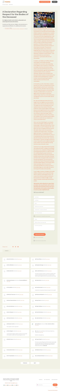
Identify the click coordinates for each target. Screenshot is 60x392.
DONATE (40, 379)
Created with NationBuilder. (53, 390)
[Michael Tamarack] (5, 295)
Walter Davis (10, 339)
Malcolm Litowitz (11, 323)
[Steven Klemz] (33, 259)
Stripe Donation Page (45, 1)
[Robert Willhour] (33, 307)
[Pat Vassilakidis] (5, 356)
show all (45, 345)
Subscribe (11, 4)
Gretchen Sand (39, 287)
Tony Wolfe (10, 287)
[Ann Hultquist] (5, 313)
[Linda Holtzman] (5, 307)
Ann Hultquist (10, 312)
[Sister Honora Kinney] (5, 301)
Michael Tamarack (11, 294)
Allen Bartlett (10, 270)
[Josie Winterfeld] (5, 350)
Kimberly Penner (39, 349)
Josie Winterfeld (11, 349)
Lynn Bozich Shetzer (40, 355)
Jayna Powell (39, 339)
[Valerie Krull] (33, 281)
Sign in (54, 1)
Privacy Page (5, 4)
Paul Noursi (38, 323)
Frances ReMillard (23, 280)
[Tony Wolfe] (5, 288)
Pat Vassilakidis (11, 355)
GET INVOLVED (47, 379)
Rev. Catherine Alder (50, 323)
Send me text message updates (40, 240)
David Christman (39, 312)
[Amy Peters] (33, 301)
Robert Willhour (39, 306)
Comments (7, 250)
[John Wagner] (5, 331)
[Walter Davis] (5, 340)
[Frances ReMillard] (33, 331)
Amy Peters (38, 300)
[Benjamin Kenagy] (33, 265)
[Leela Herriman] (33, 318)
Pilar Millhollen (11, 264)
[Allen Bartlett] (5, 271)
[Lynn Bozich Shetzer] (33, 356)
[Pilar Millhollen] (5, 265)
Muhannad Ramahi (40, 294)
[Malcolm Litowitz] (5, 324)
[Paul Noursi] (33, 324)
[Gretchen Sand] (33, 288)
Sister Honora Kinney (12, 300)
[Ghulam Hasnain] (5, 281)
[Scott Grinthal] (5, 259)
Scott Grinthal (11, 259)
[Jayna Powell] (33, 340)
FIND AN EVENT (55, 379)
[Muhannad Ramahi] (33, 295)
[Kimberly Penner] (33, 350)
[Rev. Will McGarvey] (33, 271)
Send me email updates (39, 237)
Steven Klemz (39, 259)
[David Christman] (33, 313)
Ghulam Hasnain (11, 280)
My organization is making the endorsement (42, 216)
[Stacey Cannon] (5, 318)
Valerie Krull (38, 280)
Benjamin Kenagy (39, 264)
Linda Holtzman (11, 306)
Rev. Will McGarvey (40, 270)
